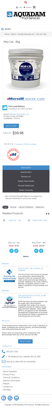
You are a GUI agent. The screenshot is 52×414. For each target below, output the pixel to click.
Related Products (12, 213)
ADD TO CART (11, 126)
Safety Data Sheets (26, 181)
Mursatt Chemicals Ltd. (19, 114)
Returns (6, 383)
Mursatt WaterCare (26, 186)
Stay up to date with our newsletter (21, 361)
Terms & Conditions (11, 377)
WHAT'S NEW (25, 341)
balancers (40, 207)
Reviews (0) (26, 177)
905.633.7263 (12, 351)
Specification (26, 172)
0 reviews (19, 144)
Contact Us (8, 387)
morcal (13, 207)
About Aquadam (10, 371)
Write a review (30, 144)
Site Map (7, 390)
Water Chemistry (26, 190)
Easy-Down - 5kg (38, 243)
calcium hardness (26, 207)
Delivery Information (11, 380)
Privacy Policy (9, 374)
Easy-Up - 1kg (13, 243)
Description (26, 168)
